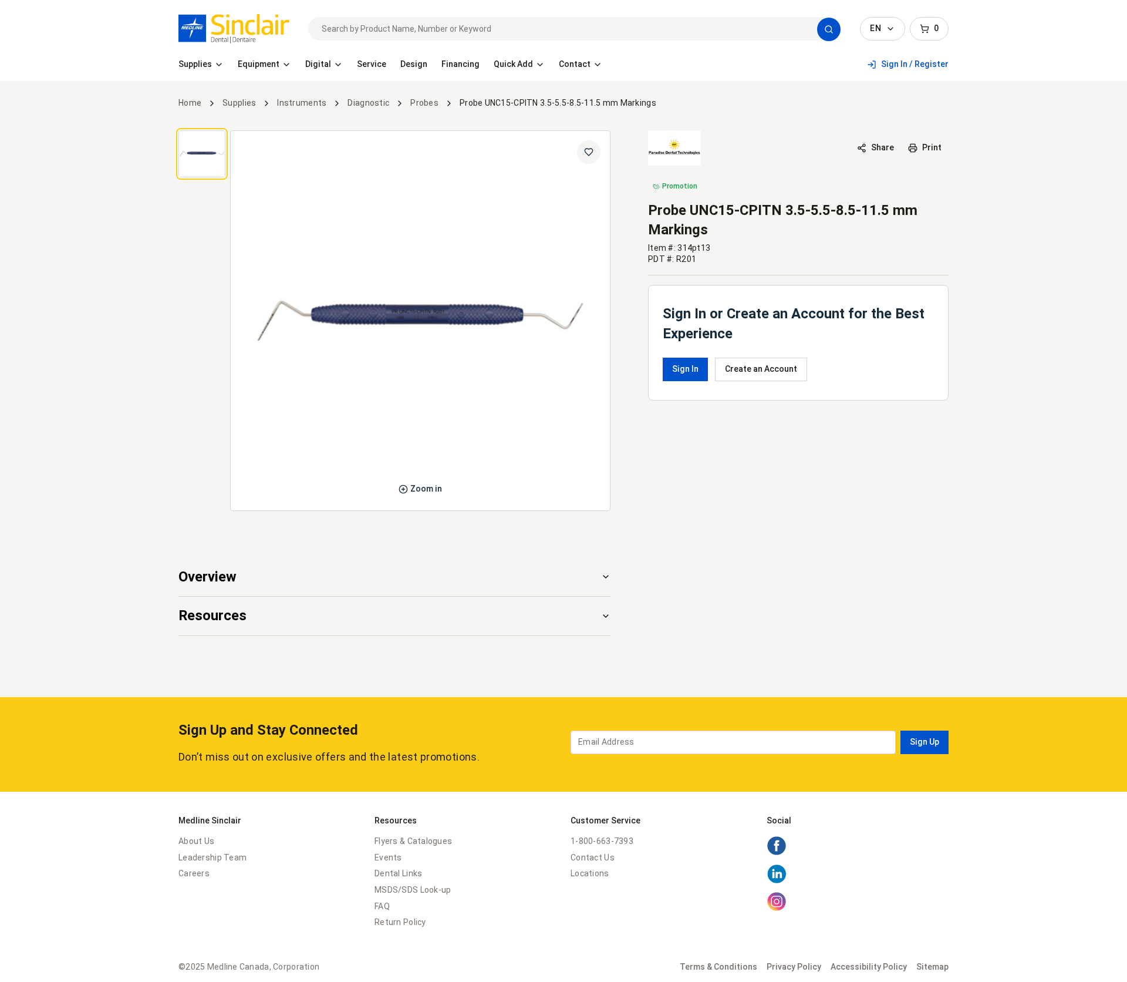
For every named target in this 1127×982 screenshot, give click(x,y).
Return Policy (400, 922)
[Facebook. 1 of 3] (777, 852)
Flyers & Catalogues (413, 841)
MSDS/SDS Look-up (412, 889)
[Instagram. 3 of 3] (777, 908)
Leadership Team (212, 857)
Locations (590, 873)
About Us (196, 841)
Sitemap (932, 966)
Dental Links (398, 873)
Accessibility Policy (869, 966)
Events (388, 857)
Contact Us (593, 857)
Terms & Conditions (718, 966)
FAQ (382, 906)
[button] (829, 29)
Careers (194, 873)
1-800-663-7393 (602, 841)
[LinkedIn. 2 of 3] (777, 881)
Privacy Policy (794, 966)
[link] (233, 28)
